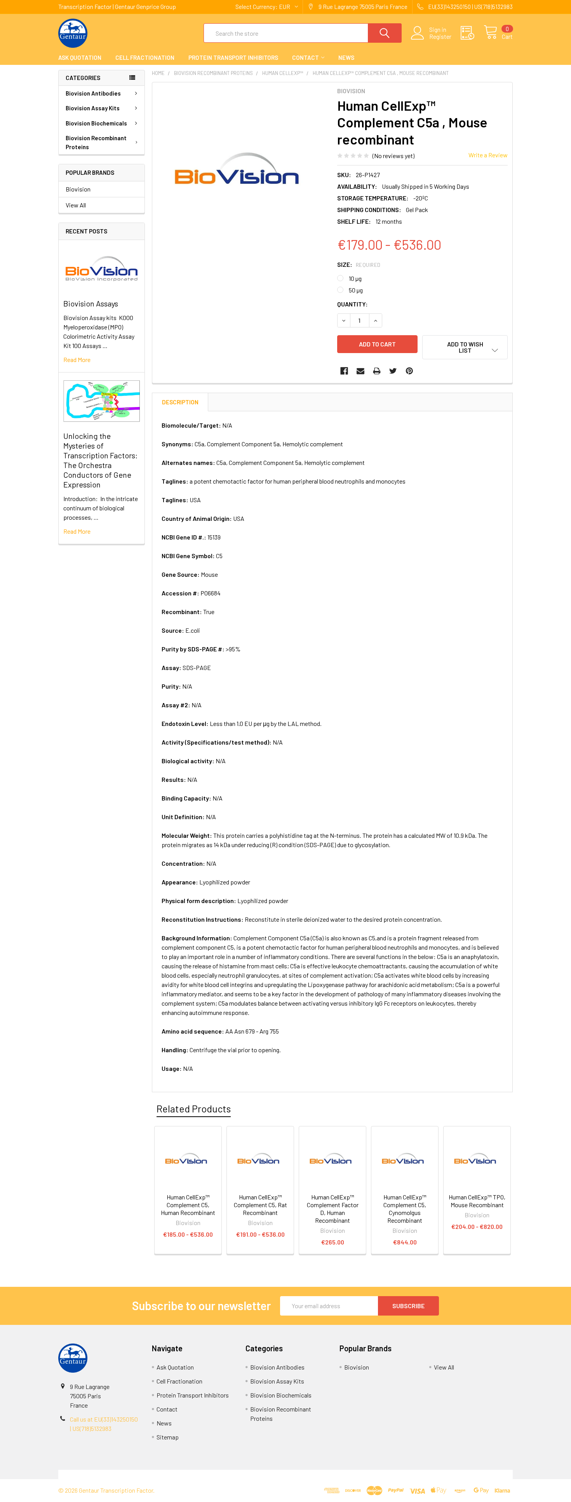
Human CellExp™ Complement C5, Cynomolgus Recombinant (405, 1208)
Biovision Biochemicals (96, 123)
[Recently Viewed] (472, 33)
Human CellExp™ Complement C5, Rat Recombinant (260, 1204)
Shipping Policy (229, 1474)
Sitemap (168, 1437)
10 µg (355, 278)
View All (76, 205)
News (346, 57)
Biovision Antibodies (93, 93)
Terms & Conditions (115, 1474)
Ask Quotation (79, 57)
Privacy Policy (456, 1474)
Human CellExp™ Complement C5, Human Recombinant (188, 1204)
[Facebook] (344, 371)
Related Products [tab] (194, 1108)
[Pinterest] (409, 371)
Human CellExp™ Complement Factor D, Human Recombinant (333, 1208)
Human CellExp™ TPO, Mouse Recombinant (477, 1200)
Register (440, 36)
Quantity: (352, 304)
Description (180, 402)
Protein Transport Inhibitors (233, 57)
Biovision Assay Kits (93, 107)
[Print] (377, 371)
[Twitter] (393, 371)
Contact (305, 57)
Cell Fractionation (144, 57)
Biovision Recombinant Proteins (96, 142)
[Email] (360, 371)
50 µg (356, 290)
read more (77, 359)
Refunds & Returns (342, 1474)
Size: (359, 264)
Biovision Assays (90, 303)
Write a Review (488, 154)
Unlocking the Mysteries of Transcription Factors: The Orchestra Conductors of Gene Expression (100, 460)
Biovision (78, 189)
